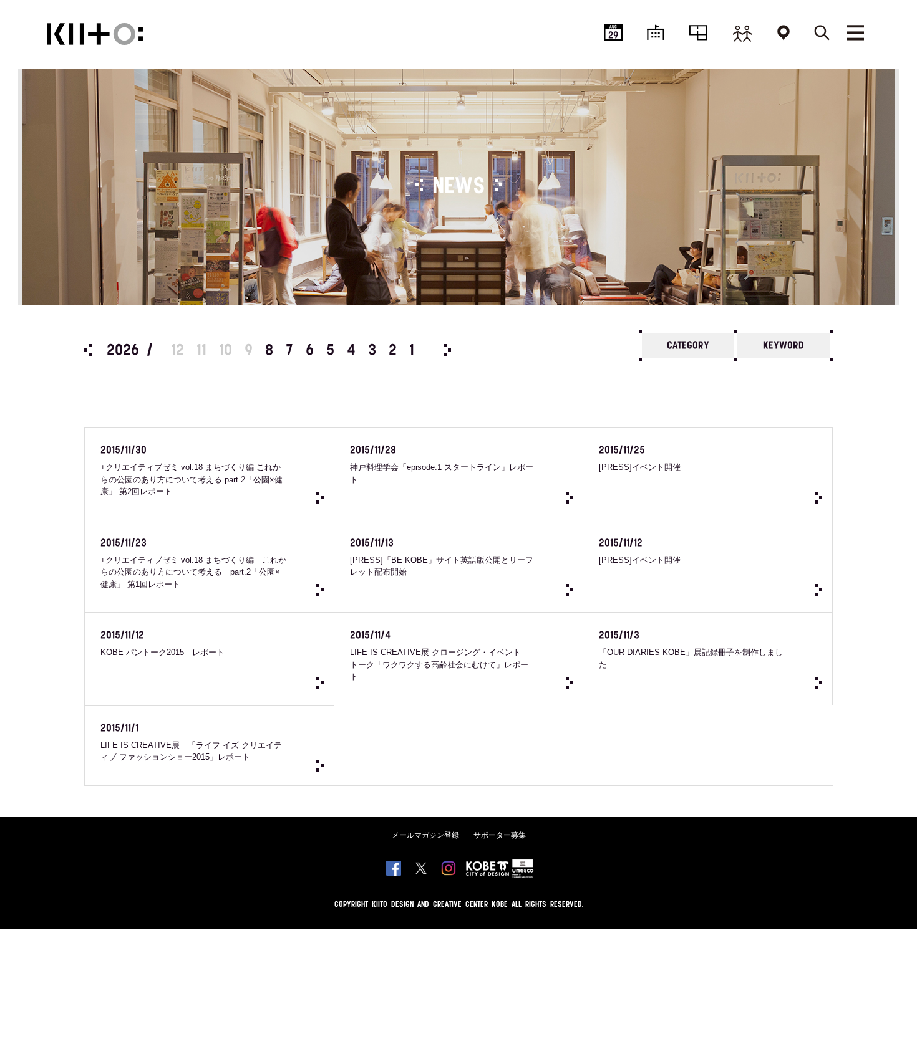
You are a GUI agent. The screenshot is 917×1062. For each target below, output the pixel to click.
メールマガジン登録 (425, 835)
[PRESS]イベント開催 (640, 459)
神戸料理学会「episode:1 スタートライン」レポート (441, 465)
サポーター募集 (499, 835)
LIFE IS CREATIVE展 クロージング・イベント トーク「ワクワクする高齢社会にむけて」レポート (439, 656)
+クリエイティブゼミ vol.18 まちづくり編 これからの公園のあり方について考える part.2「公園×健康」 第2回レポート (191, 471)
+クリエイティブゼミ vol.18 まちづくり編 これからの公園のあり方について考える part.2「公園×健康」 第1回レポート (193, 563)
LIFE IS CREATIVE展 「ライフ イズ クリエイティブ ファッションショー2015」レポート (191, 743)
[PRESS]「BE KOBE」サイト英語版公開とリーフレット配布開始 (441, 557)
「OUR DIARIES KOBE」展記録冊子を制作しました (691, 650)
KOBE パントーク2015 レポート (162, 644)
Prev (88, 350)
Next (447, 350)
